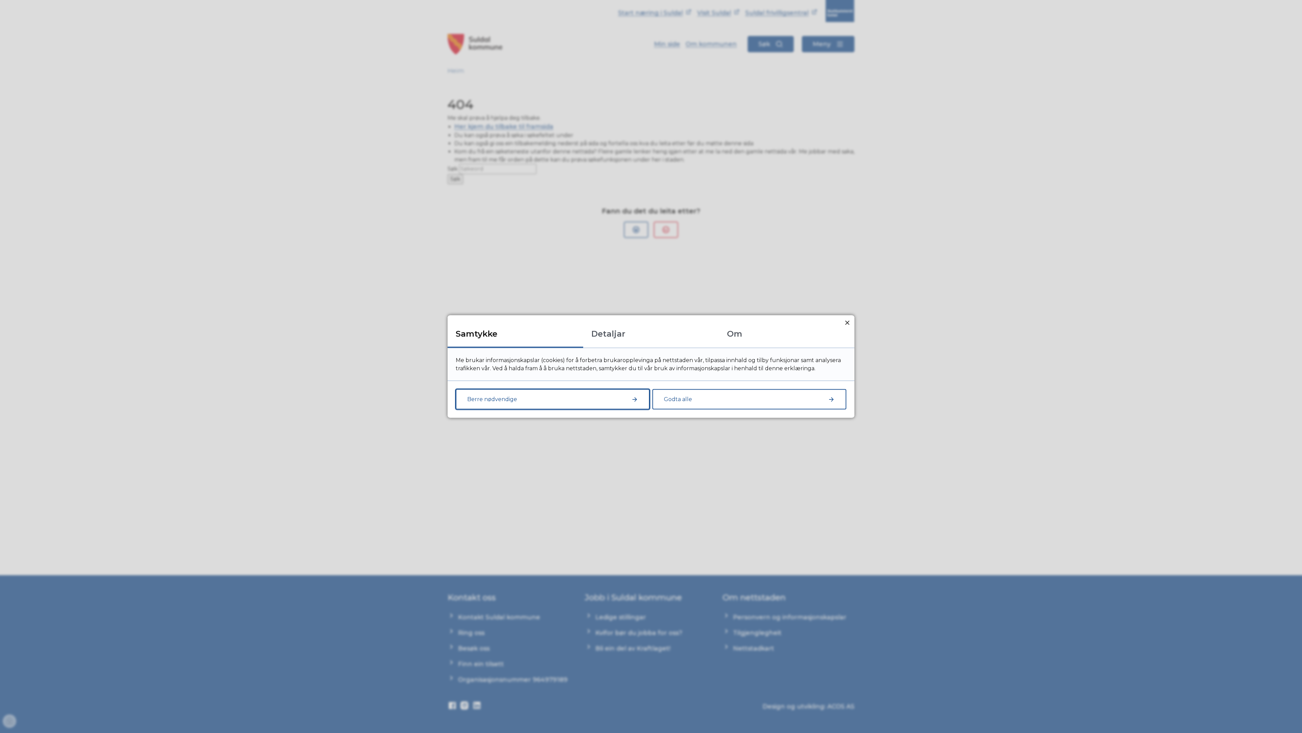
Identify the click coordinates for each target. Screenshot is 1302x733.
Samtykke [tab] (476, 334)
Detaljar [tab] (608, 334)
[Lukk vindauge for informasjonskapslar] (847, 322)
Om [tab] (734, 334)
